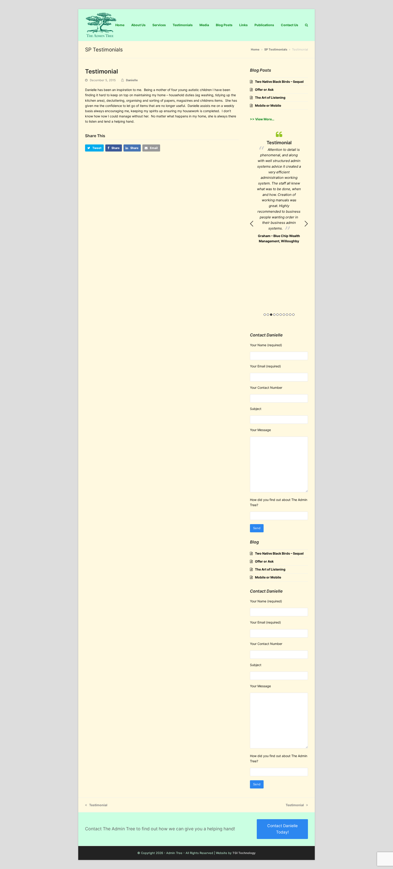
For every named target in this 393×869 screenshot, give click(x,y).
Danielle (132, 80)
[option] (279, 155)
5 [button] (277, 314)
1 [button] (265, 314)
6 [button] (281, 314)
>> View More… (262, 119)
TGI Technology (244, 853)
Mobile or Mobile (268, 105)
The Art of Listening (270, 97)
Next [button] (306, 224)
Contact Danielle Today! (282, 828)
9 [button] (290, 314)
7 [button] (284, 314)
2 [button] (268, 314)
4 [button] (274, 314)
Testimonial (98, 805)
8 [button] (287, 314)
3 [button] (271, 314)
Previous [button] (251, 224)
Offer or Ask (264, 89)
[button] (94, 148)
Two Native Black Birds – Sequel (279, 81)
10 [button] (293, 314)
